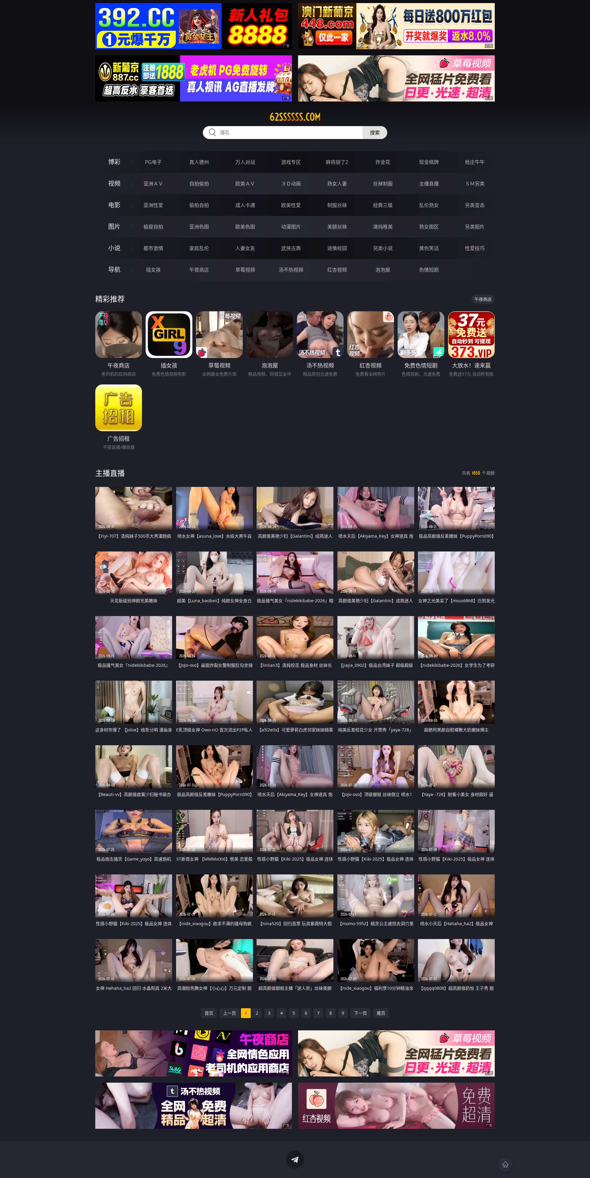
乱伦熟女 (429, 205)
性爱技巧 (475, 248)
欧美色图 (245, 226)
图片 (114, 226)
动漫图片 (291, 226)
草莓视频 (245, 269)
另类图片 (475, 226)
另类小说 (383, 248)
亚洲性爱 (153, 205)
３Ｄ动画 (291, 183)
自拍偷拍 (199, 183)
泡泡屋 (383, 269)
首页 (209, 1013)
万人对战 (245, 162)
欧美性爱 (291, 205)
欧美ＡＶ (245, 183)
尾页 (381, 1013)
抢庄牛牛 (475, 162)
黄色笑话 (429, 248)
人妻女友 (245, 248)
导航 (114, 269)
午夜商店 (199, 269)
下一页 (360, 1013)
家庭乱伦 (199, 248)
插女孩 (153, 269)
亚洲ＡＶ (153, 183)
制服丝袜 (337, 205)
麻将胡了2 (337, 162)
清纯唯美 (383, 226)
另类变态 (475, 205)
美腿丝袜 (337, 226)
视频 (114, 183)
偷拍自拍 (199, 205)
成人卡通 (245, 205)
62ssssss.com (295, 117)
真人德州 (199, 162)
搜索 (375, 132)
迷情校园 (337, 248)
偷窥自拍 (153, 226)
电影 (114, 205)
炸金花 (383, 162)
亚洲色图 (199, 226)
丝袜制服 (383, 183)
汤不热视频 (291, 269)
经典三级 (383, 205)
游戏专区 (291, 162)
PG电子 (153, 162)
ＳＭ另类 (475, 183)
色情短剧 (429, 269)
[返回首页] (505, 1164)
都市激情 (153, 248)
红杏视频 (337, 269)
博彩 (114, 162)
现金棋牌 (429, 162)
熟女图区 (429, 226)
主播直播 (429, 183)
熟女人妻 (337, 183)
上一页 (229, 1013)
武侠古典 (291, 248)
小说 (114, 248)
